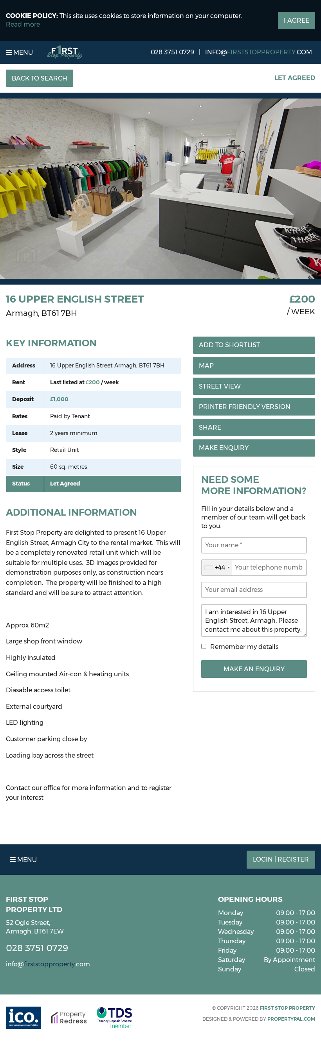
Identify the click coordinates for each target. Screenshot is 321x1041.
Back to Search (39, 78)
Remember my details (244, 646)
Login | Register (281, 859)
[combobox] (217, 567)
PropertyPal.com (291, 1019)
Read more (23, 24)
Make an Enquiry (254, 669)
